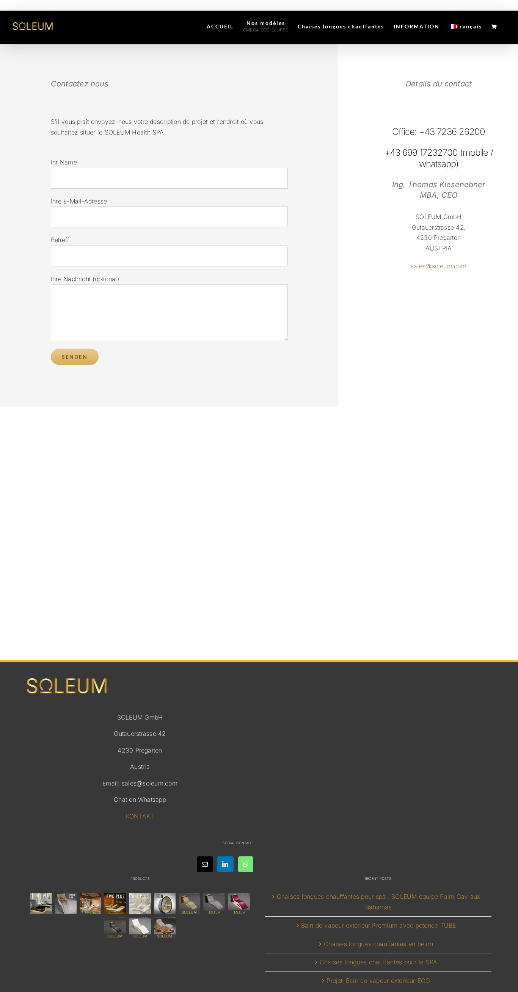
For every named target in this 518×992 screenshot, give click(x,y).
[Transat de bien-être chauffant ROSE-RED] (239, 903)
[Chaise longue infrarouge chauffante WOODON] (164, 927)
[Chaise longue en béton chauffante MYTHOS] (115, 927)
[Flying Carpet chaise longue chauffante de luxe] (189, 903)
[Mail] (205, 864)
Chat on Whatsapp (140, 799)
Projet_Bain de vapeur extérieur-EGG (378, 980)
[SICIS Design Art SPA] (164, 903)
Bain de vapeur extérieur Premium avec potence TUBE (378, 925)
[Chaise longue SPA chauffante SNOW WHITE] (140, 927)
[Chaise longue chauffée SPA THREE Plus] (41, 903)
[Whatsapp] (245, 864)
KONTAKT (140, 816)
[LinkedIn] (225, 864)
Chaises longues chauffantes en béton (378, 944)
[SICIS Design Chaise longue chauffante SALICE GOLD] (65, 903)
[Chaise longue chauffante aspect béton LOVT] (214, 903)
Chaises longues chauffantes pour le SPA (378, 962)
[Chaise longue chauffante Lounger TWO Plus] (115, 903)
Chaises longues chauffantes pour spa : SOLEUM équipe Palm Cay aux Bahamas (378, 902)
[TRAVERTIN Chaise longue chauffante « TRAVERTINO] (90, 903)
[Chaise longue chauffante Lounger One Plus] (140, 903)
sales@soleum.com (438, 266)
